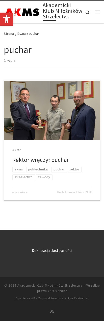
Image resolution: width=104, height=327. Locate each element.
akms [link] (23, 192)
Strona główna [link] (15, 33)
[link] (6, 19)
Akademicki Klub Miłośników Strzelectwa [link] (50, 285)
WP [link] (33, 298)
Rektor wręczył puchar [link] (40, 159)
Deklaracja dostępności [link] (52, 250)
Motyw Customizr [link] (76, 298)
